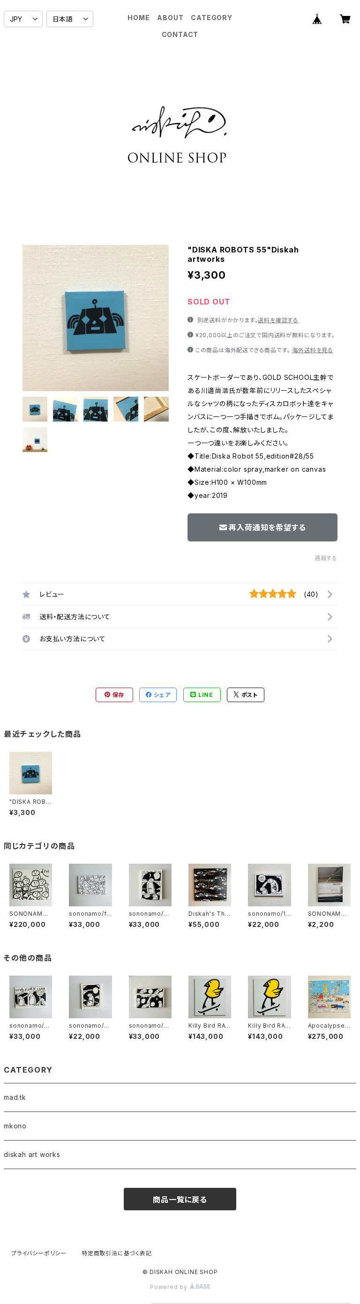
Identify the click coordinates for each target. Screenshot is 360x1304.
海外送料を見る (312, 350)
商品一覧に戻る (180, 1199)
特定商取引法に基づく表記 (117, 1253)
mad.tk (15, 1097)
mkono (15, 1126)
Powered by (169, 1286)
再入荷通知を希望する (267, 527)
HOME (139, 18)
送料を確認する (278, 320)
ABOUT (170, 18)
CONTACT (180, 34)
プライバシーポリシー (39, 1253)
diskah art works (32, 1154)
